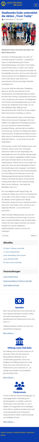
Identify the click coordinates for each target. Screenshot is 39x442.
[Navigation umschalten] (36, 5)
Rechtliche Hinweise (20, 432)
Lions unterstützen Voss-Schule (14, 255)
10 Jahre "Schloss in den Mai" (14, 248)
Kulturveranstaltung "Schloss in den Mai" (17, 281)
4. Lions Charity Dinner (11, 252)
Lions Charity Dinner (10, 277)
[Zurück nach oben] (35, 438)
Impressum (9, 432)
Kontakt (3, 432)
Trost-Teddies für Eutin (11, 285)
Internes (3, 435)
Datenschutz (30, 432)
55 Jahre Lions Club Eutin (12, 262)
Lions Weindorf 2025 (10, 259)
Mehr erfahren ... (9, 333)
